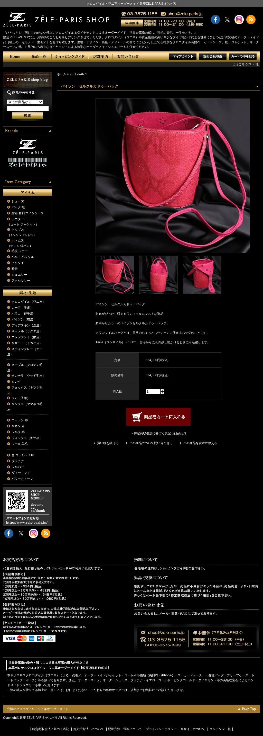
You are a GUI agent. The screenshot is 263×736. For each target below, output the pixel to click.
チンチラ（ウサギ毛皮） (28, 375)
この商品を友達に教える (200, 443)
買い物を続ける (108, 443)
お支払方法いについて (88, 729)
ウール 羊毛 (20, 443)
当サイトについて (193, 729)
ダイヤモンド (21, 472)
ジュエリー (19, 274)
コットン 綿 (20, 420)
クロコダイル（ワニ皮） (28, 301)
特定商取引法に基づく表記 (50, 729)
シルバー (18, 467)
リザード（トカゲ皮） (27, 343)
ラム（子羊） (21, 398)
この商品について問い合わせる (151, 443)
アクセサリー (21, 280)
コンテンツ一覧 (220, 729)
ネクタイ (18, 262)
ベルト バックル (23, 256)
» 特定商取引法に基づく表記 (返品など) (158, 433)
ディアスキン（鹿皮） (27, 325)
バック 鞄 (18, 207)
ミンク (16, 381)
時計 (15, 268)
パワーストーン (22, 478)
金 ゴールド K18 (23, 455)
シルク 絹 (18, 432)
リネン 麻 (18, 426)
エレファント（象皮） (27, 337)
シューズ (18, 201)
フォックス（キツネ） (27, 437)
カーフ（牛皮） (22, 307)
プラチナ (18, 461)
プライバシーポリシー (161, 729)
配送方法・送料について (125, 729)
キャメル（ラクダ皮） (27, 331)
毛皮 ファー (20, 251)
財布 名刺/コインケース (28, 213)
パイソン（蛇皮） (24, 319)
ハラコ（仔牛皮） (24, 313)
